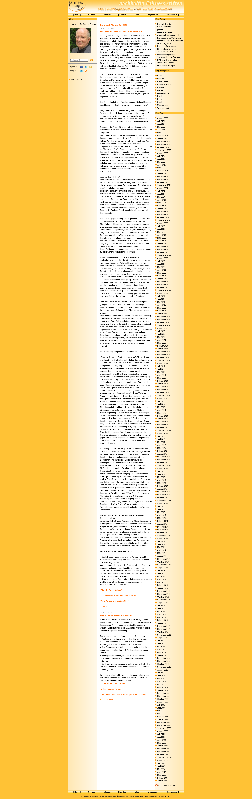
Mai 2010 (161, 679)
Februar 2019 (162, 381)
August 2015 (162, 503)
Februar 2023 (162, 241)
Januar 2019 (162, 384)
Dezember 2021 (163, 282)
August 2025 (162, 153)
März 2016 (161, 483)
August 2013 (162, 568)
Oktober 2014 (163, 533)
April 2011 (161, 649)
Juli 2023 (161, 226)
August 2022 (162, 258)
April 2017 (161, 445)
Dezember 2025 (163, 141)
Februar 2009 (162, 717)
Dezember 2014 (163, 527)
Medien (160, 90)
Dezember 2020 (163, 317)
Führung (160, 79)
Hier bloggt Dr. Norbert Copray (83, 24)
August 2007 (162, 760)
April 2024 (161, 200)
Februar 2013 (162, 585)
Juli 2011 (161, 641)
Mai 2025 (161, 162)
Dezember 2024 (163, 176)
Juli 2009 (161, 705)
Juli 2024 (161, 191)
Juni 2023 (161, 229)
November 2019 (163, 355)
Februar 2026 (162, 136)
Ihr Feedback (76, 80)
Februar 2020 (162, 346)
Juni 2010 (161, 676)
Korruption (161, 87)
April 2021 (161, 305)
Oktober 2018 (163, 392)
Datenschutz (172, 15)
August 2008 (162, 731)
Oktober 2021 (163, 287)
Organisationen (163, 93)
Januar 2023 (162, 244)
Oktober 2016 (163, 463)
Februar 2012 (162, 620)
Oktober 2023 (163, 217)
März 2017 (161, 448)
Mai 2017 (161, 442)
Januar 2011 (162, 655)
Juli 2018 (161, 401)
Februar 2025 (162, 171)
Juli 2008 (161, 734)
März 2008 (161, 743)
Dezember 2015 (163, 492)
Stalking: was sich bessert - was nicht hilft (121, 32)
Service (91, 15)
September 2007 (164, 757)
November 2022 (163, 249)
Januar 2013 (162, 588)
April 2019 (161, 375)
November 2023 (163, 214)
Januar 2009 (162, 719)
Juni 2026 (161, 124)
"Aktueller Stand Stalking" (111, 590)
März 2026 (161, 133)
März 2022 (161, 273)
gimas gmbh (166, 796)
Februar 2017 (162, 451)
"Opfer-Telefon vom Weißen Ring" (114, 601)
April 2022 (161, 270)
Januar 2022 (162, 279)
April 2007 (161, 772)
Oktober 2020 (163, 322)
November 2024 (163, 179)
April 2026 (161, 130)
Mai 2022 (161, 267)
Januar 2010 (162, 690)
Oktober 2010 (163, 664)
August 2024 (162, 188)
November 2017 (163, 425)
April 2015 (161, 515)
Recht (104, 606)
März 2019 (161, 378)
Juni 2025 (161, 159)
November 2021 (163, 284)
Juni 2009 (161, 708)
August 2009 (162, 702)
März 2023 (161, 238)
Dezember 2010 (163, 658)
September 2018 (164, 395)
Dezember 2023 (163, 211)
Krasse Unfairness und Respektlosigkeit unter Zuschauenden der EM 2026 (169, 49)
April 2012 (161, 614)
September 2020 (164, 325)
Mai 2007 (161, 769)
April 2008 (161, 740)
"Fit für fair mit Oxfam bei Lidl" (113, 683)
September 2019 (164, 360)
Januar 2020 (162, 349)
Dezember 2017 (163, 422)
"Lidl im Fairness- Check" (111, 689)
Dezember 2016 (163, 457)
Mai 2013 (161, 576)
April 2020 (161, 340)
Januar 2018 (162, 419)
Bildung (160, 76)
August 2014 (162, 538)
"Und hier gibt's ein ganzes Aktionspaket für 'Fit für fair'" (123, 694)
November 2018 (163, 390)
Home (77, 15)
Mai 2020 (161, 337)
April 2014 (161, 550)
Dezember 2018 (163, 387)
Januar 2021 (162, 314)
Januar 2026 (162, 138)
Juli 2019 (161, 366)
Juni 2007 (161, 766)
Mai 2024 (161, 197)
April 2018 (161, 410)
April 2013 (161, 579)
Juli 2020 (161, 331)
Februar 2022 (162, 276)
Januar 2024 (162, 209)
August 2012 (162, 603)
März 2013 (161, 582)
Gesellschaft (162, 82)
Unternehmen (107, 699)
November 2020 (163, 319)
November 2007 (163, 752)
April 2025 (161, 165)
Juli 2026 (161, 121)
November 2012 (163, 594)
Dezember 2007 (163, 749)
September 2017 (164, 430)
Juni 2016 (161, 474)
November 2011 (163, 629)
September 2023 (164, 220)
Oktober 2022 (163, 252)
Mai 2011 (161, 646)
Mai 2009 (161, 711)
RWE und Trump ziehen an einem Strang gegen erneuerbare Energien (168, 63)
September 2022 (164, 255)
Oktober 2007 (163, 754)
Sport (159, 102)
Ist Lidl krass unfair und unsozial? (117, 616)
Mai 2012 (161, 611)
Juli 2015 (161, 506)
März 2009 (161, 714)
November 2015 (163, 495)
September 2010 (164, 667)
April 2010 (161, 681)
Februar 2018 (162, 416)
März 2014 (161, 553)
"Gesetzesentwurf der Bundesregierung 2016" (119, 596)
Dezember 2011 (163, 626)
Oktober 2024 (163, 182)
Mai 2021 (161, 302)
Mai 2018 (161, 407)
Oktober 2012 (163, 597)
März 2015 (161, 518)
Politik (159, 96)
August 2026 (162, 118)
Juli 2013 (161, 571)
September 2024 (164, 185)
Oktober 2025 (163, 147)
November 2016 (163, 460)
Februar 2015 (162, 521)
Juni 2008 (161, 737)
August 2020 (162, 328)
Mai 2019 (161, 372)
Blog (137, 15)
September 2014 (164, 536)
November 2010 (163, 661)
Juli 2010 (161, 673)
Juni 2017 (161, 439)
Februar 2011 (162, 652)
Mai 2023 (161, 232)
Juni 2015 (161, 509)
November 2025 (163, 144)
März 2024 (161, 203)
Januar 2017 (162, 454)
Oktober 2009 (163, 699)
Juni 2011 (161, 644)
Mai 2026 (161, 127)
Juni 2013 (161, 573)
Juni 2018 (161, 404)
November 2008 (163, 725)
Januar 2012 (162, 623)
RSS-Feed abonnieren (167, 786)
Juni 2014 (161, 544)
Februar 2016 (162, 486)
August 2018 (162, 398)
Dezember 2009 (163, 693)
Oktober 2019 (163, 357)
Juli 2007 (161, 763)
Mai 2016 (161, 477)
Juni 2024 (161, 194)
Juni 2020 (161, 334)
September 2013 (164, 565)
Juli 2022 (161, 261)
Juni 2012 (161, 608)
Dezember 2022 (163, 247)
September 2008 (164, 728)
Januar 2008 (162, 746)
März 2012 (161, 617)
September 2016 (164, 465)
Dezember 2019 (163, 352)
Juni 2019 (161, 369)
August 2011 (162, 638)
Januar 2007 (162, 781)
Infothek (107, 15)
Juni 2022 (161, 264)
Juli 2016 (161, 471)
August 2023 (162, 223)
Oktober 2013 (163, 562)
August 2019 (162, 363)
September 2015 (164, 500)
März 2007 (161, 775)
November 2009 (163, 696)
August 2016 (162, 468)
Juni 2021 (161, 299)
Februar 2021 (162, 311)
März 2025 (161, 168)
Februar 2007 (162, 778)
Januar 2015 (162, 524)
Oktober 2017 (163, 428)
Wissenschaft (163, 108)
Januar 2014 (162, 556)
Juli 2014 (161, 541)
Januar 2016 (162, 489)
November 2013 (163, 559)
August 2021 (162, 293)
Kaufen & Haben (164, 84)
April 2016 (161, 480)
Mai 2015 (161, 512)
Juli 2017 (161, 436)
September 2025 (164, 150)
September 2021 (164, 290)
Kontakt (122, 15)
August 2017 (162, 433)
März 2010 (161, 684)
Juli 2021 (161, 296)
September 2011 (164, 635)
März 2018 (161, 413)
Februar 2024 (162, 206)
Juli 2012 (161, 606)
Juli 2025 (161, 156)
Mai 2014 (161, 547)
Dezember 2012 (163, 591)
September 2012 (164, 600)
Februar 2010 (162, 687)
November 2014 (163, 530)
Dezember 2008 (163, 722)
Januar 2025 (162, 174)
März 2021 (161, 308)
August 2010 (162, 670)
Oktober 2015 (163, 498)
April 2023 (161, 235)
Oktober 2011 (162, 632)
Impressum (153, 15)
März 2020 (161, 343)
